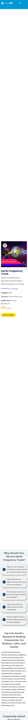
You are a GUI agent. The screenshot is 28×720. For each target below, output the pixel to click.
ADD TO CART (8, 315)
